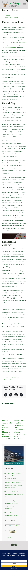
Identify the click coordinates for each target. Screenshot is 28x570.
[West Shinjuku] (12, 531)
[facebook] (12, 545)
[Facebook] (6, 395)
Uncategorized (10, 379)
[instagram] (15, 545)
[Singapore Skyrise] (12, 526)
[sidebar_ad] (14, 446)
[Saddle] (7, 527)
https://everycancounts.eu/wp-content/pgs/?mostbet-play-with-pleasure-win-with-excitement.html (14, 45)
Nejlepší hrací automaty (11, 17)
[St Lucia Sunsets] (18, 526)
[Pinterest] (21, 395)
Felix (4, 377)
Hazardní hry (8, 15)
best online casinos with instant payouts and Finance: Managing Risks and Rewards (13, 485)
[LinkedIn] (16, 395)
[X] (11, 395)
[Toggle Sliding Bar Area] (26, 1)
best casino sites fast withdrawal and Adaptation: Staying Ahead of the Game (14, 494)
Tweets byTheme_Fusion (10, 538)
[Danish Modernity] (7, 531)
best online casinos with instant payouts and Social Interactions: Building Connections (13, 476)
